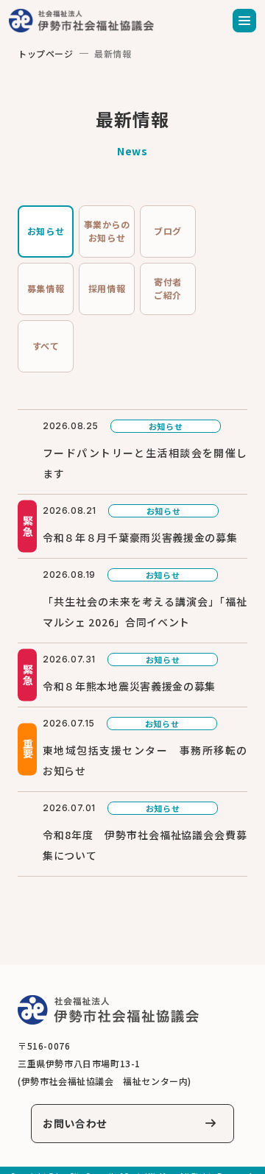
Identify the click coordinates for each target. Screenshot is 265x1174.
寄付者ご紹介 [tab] (168, 288)
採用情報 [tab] (106, 288)
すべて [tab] (46, 345)
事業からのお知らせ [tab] (107, 231)
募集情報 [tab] (45, 288)
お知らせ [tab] (45, 230)
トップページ (46, 53)
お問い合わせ (75, 1123)
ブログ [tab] (168, 230)
